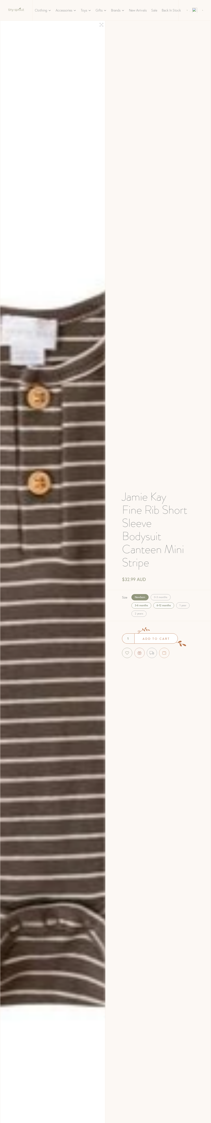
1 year (182, 605)
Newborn (140, 597)
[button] (43, 10)
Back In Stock (171, 10)
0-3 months (160, 597)
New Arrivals (138, 10)
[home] (16, 10)
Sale (154, 10)
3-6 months (141, 605)
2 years (139, 613)
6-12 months (164, 605)
